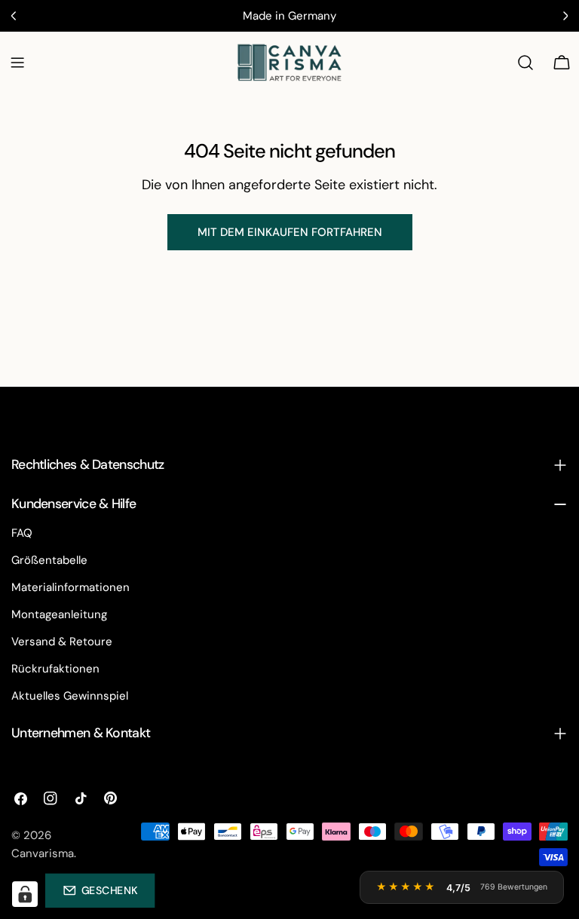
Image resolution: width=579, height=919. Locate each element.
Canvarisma (42, 853)
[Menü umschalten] (17, 62)
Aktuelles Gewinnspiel (69, 695)
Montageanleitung (59, 614)
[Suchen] (525, 62)
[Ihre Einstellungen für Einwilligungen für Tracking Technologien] (25, 894)
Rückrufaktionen (55, 668)
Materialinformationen (70, 587)
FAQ (21, 533)
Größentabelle (49, 560)
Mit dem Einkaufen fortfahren (290, 232)
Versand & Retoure (61, 641)
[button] (100, 890)
